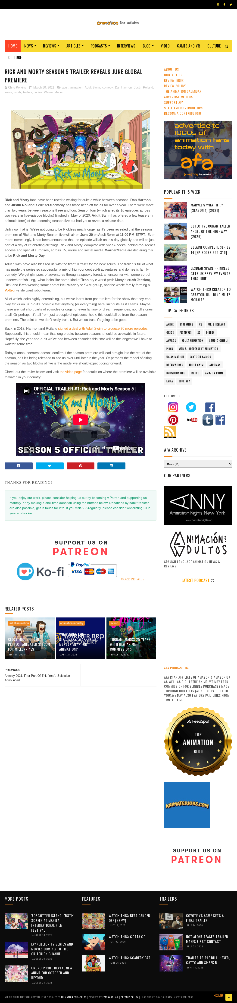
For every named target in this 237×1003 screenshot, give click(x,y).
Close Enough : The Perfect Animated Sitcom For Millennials (29, 644)
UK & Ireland (216, 324)
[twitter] (231, 4)
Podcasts (99, 46)
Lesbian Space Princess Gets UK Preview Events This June (211, 273)
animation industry (71, 623)
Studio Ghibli (218, 340)
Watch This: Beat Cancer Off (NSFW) (129, 918)
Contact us (173, 74)
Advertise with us (178, 96)
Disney (210, 332)
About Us (171, 69)
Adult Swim (92, 87)
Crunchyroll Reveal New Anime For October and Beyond (51, 972)
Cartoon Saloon (200, 357)
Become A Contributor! (182, 113)
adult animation (72, 87)
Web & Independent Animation (198, 349)
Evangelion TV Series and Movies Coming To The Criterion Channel (52, 948)
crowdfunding (176, 373)
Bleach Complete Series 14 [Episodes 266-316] (211, 249)
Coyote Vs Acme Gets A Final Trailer (205, 918)
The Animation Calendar (183, 91)
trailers (27, 92)
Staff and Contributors (183, 107)
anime (170, 324)
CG (201, 324)
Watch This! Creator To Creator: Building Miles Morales (211, 294)
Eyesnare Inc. (111, 997)
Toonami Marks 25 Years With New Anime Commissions (130, 644)
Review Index (174, 80)
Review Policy (175, 85)
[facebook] (224, 4)
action (114, 623)
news (8, 92)
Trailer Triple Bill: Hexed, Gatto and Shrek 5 (208, 960)
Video (165, 46)
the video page (71, 372)
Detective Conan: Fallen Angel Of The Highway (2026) (210, 231)
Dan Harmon (123, 87)
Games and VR (188, 46)
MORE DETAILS (132, 579)
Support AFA (174, 102)
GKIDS (170, 332)
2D (198, 332)
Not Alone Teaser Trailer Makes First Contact (207, 939)
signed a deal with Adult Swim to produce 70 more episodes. (103, 328)
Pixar (169, 349)
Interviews (126, 46)
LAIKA (169, 381)
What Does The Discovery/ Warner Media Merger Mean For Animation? (80, 642)
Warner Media (53, 92)
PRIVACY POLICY (130, 997)
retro (195, 373)
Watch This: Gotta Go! (128, 936)
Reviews (49, 46)
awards (171, 340)
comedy (107, 87)
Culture (214, 46)
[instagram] (218, 4)
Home (12, 46)
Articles (73, 46)
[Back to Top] (228, 997)
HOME (218, 995)
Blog (147, 46)
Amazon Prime (214, 373)
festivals (186, 332)
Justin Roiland (143, 87)
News (28, 46)
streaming (186, 324)
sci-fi (17, 92)
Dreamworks (174, 365)
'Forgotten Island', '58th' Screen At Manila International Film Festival (52, 923)
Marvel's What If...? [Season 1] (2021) (207, 207)
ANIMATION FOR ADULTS (74, 997)
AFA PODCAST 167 (177, 667)
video (38, 92)
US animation (175, 357)
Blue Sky (184, 381)
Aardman (215, 365)
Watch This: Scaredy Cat (129, 957)
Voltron (10, 290)
